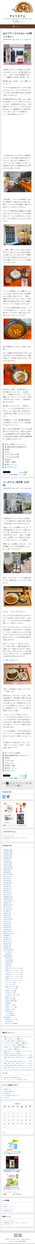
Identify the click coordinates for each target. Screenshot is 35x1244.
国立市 (7, 921)
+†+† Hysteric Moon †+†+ (11, 1095)
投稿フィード (7, 1207)
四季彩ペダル (7, 1089)
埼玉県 (7, 960)
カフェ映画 (8, 1013)
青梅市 (7, 948)
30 (7, 785)
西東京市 (7, 897)
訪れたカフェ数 (9, 1023)
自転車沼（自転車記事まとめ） (13, 1077)
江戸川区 (7, 893)
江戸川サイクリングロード (12, 972)
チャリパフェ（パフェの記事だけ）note (15, 1079)
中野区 (7, 854)
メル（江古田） (8, 1049)
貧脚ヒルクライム (10, 986)
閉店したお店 (9, 999)
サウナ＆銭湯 (9, 1015)
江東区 (7, 888)
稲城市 (7, 925)
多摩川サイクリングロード (12, 970)
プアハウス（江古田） (10, 1045)
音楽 (6, 1017)
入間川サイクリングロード (12, 976)
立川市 (7, 923)
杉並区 (7, 856)
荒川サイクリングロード (12, 968)
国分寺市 (7, 919)
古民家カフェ (9, 993)
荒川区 (7, 884)
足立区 (7, 895)
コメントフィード (9, 1209)
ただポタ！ (7, 1097)
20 (30, 783)
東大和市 (7, 931)
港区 (6, 870)
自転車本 (7, 1011)
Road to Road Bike (9, 1091)
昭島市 (7, 939)
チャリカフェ (17, 16)
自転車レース (9, 1005)
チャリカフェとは (9, 836)
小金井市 (7, 909)
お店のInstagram (11, 467)
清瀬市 (7, 903)
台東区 (7, 882)
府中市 (7, 917)
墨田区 (7, 886)
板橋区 (7, 858)
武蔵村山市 (8, 933)
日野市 (7, 937)
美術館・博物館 (9, 1001)
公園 (6, 1003)
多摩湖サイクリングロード (12, 974)
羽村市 (7, 946)
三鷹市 (7, 911)
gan (14, 39)
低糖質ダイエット (10, 1019)
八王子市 (7, 941)
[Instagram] (20, 1235)
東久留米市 (8, 901)
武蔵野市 (7, 899)
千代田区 (7, 874)
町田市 (7, 929)
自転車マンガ (9, 1009)
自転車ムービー (9, 1007)
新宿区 (7, 862)
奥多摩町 (7, 956)
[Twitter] (16, 1235)
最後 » (19, 785)
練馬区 (16, 474)
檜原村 (7, 954)
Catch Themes (22, 1241)
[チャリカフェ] (17, 12)
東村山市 (7, 905)
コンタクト (7, 840)
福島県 (7, 966)
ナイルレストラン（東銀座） (12, 1043)
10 (26, 783)
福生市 (7, 944)
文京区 (7, 864)
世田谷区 (7, 868)
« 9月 (3, 1132)
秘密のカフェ (9, 997)
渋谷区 (7, 866)
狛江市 (7, 915)
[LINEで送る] (26, 472)
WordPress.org (8, 1211)
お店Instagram (10, 770)
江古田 (11, 474)
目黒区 (7, 872)
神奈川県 (7, 962)
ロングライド (9, 982)
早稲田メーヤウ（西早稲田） (12, 1047)
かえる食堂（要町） (9, 1041)
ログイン (6, 1205)
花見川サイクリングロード (12, 978)
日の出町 (7, 952)
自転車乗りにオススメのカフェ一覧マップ (16, 838)
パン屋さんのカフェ (11, 995)
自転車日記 (7, 1093)
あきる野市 (8, 950)
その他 (7, 1021)
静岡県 (7, 964)
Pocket (21, 472)
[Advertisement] (17, 134)
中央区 (7, 876)
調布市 (7, 913)
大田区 (7, 880)
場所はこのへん (11, 464)
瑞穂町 (7, 935)
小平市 (7, 907)
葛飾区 (7, 891)
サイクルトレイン (10, 989)
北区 (6, 860)
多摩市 (7, 927)
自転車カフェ (9, 991)
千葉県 (7, 958)
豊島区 (7, 852)
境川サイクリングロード (12, 980)
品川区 (7, 878)
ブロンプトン (9, 984)
